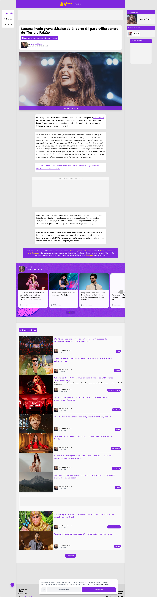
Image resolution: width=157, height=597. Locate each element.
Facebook (73, 251)
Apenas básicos (64, 590)
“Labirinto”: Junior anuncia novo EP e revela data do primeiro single (83, 534)
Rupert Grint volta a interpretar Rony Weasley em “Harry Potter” (82, 417)
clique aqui (89, 255)
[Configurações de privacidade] (43, 589)
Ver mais (70, 556)
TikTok (81, 251)
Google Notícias (106, 251)
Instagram (89, 251)
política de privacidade (102, 584)
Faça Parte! (119, 593)
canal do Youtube (33, 253)
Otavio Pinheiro (36, 44)
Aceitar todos (99, 590)
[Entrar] (12, 585)
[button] (121, 292)
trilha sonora (98, 117)
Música (78, 4)
